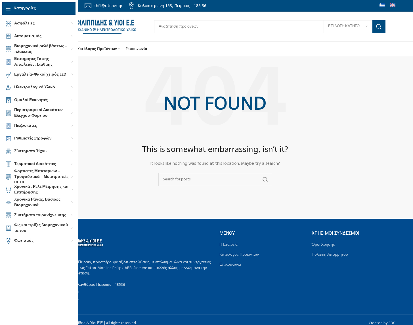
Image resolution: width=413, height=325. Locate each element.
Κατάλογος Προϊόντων (239, 255)
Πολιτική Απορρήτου (330, 255)
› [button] (72, 23)
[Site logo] (89, 26)
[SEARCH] (378, 26)
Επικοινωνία (230, 265)
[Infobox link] (103, 5)
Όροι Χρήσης (323, 245)
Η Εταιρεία (228, 245)
